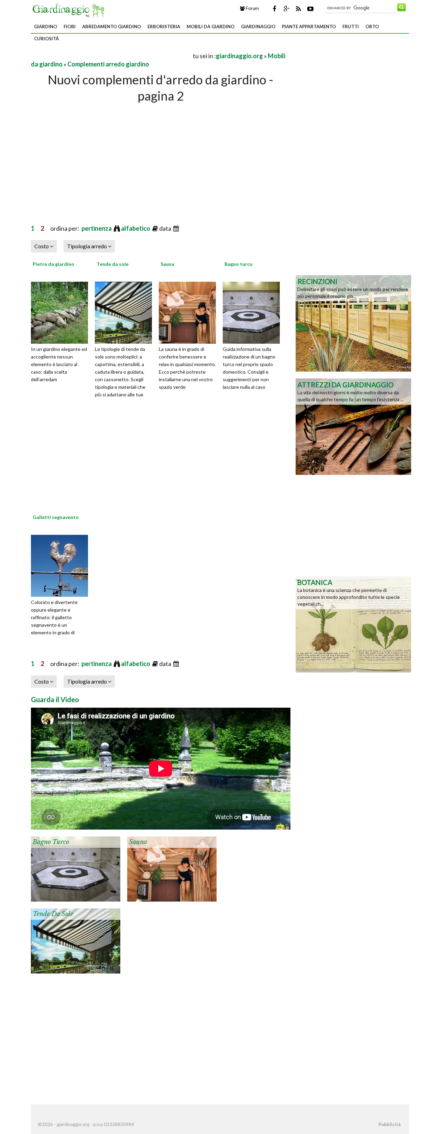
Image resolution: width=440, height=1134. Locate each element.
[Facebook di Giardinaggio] (274, 8)
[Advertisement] (111, 55)
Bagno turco (238, 264)
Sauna (167, 264)
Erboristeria (163, 26)
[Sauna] (190, 311)
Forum (252, 8)
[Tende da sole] (126, 311)
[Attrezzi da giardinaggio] (353, 426)
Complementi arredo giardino (108, 64)
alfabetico (136, 228)
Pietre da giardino (53, 264)
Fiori (70, 26)
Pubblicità (389, 1124)
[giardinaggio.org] (70, 9)
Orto (372, 26)
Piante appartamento (309, 26)
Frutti (350, 26)
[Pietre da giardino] (62, 311)
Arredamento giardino (111, 26)
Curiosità (46, 38)
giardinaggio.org (239, 56)
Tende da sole (113, 264)
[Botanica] (353, 623)
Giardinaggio (258, 26)
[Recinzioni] (353, 322)
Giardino (45, 26)
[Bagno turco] (254, 311)
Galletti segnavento (56, 517)
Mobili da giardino (210, 26)
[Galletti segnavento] (62, 565)
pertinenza (97, 228)
